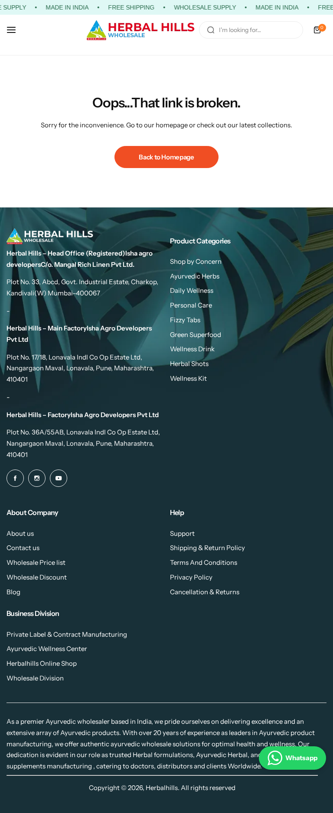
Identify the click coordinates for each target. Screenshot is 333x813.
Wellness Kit (188, 378)
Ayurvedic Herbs (194, 276)
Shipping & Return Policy (207, 548)
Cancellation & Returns (204, 592)
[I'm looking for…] (210, 30)
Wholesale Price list (36, 562)
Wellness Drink (192, 349)
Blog (13, 592)
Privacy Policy (191, 577)
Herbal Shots (189, 364)
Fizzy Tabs (185, 320)
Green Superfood (195, 334)
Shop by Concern (196, 261)
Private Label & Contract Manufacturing (67, 634)
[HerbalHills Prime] (140, 30)
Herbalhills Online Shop (42, 663)
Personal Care (191, 305)
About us (20, 533)
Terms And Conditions (203, 562)
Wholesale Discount (37, 577)
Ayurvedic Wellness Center (47, 649)
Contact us (23, 548)
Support (182, 533)
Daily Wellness (191, 290)
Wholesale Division (35, 678)
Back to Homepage (166, 157)
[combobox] (251, 30)
